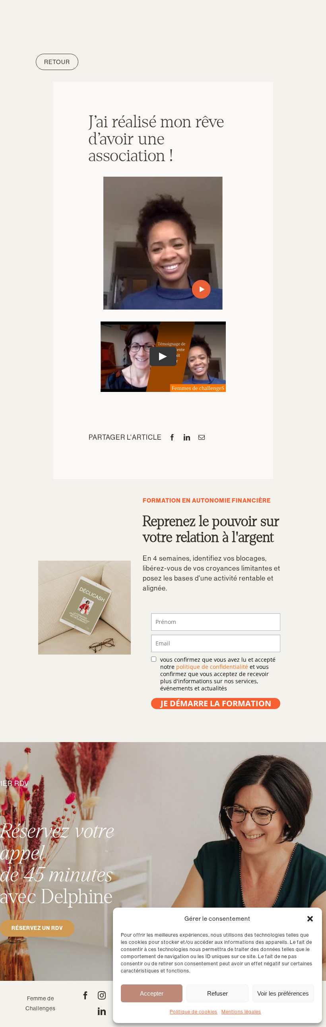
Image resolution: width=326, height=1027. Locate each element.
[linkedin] (102, 1011)
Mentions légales (241, 1012)
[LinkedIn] (187, 437)
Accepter (151, 993)
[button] (310, 919)
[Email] (201, 437)
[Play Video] (163, 356)
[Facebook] (172, 437)
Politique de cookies (193, 1012)
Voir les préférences (283, 993)
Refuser (217, 993)
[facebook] (86, 996)
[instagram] (102, 996)
